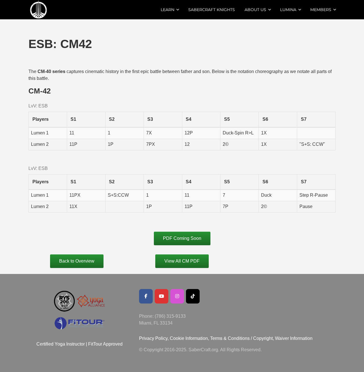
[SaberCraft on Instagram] (177, 296)
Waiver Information (294, 338)
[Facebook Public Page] (146, 296)
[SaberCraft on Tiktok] (193, 296)
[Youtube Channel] (161, 296)
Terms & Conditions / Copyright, (242, 338)
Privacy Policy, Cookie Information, (174, 338)
